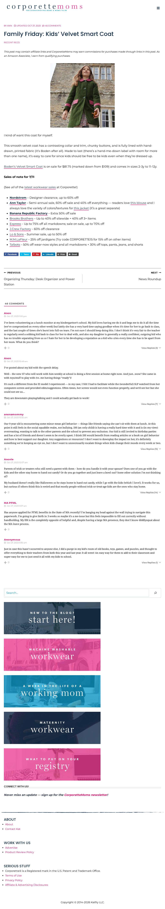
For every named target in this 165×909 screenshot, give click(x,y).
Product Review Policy (19, 852)
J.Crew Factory (20, 229)
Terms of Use (13, 875)
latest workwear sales (40, 187)
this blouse (138, 203)
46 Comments (53, 25)
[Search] (155, 593)
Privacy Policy (14, 880)
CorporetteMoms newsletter (85, 795)
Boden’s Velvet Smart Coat (23, 166)
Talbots (15, 244)
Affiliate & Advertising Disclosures (26, 884)
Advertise (11, 847)
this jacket (81, 208)
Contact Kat (12, 829)
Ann (9, 25)
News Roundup (150, 276)
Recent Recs (12, 42)
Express (15, 224)
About (9, 824)
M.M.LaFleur (18, 239)
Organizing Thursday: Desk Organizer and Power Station (39, 278)
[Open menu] (158, 7)
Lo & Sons (17, 234)
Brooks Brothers (21, 218)
